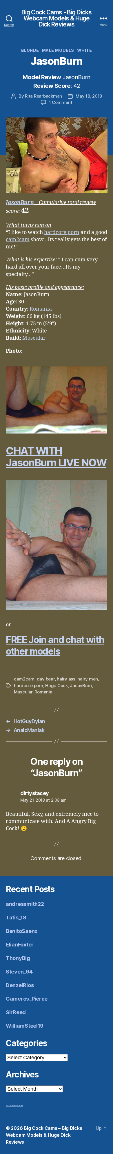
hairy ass (66, 679)
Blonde (30, 50)
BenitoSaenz (21, 931)
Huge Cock (56, 685)
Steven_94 (19, 972)
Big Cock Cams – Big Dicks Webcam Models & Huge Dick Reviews (44, 1135)
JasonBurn (20, 202)
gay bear (46, 679)
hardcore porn (61, 232)
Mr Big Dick (20, 1105)
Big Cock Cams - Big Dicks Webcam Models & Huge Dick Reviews (56, 18)
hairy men (87, 679)
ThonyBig (18, 958)
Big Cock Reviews (11, 1105)
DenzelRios (20, 985)
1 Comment (60, 102)
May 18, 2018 (89, 96)
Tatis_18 (16, 918)
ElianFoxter (20, 945)
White (84, 50)
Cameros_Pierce (27, 999)
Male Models (58, 50)
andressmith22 (25, 904)
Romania (41, 309)
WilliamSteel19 (24, 1026)
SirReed (16, 1012)
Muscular (33, 338)
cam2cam (18, 239)
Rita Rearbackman (43, 96)
